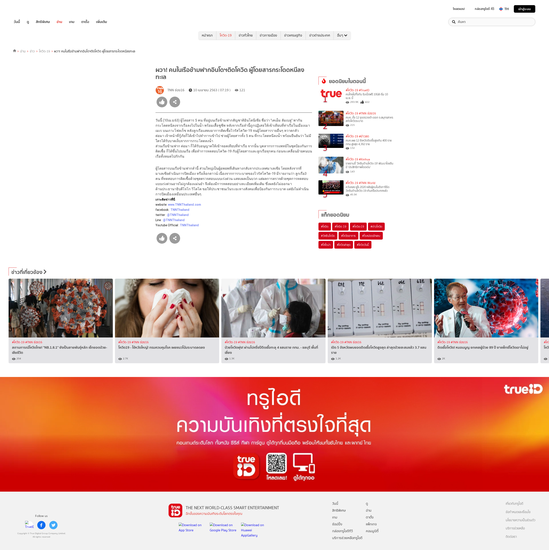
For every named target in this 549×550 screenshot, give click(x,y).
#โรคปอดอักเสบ (371, 236)
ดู (28, 21)
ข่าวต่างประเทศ (319, 35)
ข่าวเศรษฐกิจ (293, 35)
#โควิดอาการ (348, 236)
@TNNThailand (178, 215)
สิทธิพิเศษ (43, 21)
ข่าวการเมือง (268, 35)
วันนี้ (17, 21)
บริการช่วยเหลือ (515, 528)
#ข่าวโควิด (376, 226)
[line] (29, 525)
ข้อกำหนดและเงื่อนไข (518, 512)
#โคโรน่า (325, 245)
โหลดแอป (459, 9)
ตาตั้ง (85, 21)
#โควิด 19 (340, 226)
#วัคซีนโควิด (328, 236)
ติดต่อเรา (511, 537)
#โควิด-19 (352, 90)
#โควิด (324, 226)
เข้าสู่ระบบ (524, 8)
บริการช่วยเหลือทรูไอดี (347, 537)
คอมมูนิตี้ (372, 531)
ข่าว (32, 51)
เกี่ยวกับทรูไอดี (514, 503)
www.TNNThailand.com (185, 204)
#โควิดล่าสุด (343, 245)
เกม (71, 21)
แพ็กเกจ (371, 524)
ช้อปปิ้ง (337, 524)
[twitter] (53, 525)
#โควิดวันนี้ (363, 245)
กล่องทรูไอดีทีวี (342, 531)
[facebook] (41, 525)
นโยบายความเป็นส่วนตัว (520, 520)
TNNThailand (179, 209)
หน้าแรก (207, 35)
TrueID (26, 9)
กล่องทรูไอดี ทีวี (484, 9)
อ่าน (59, 21)
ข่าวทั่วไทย (246, 35)
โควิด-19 (226, 35)
